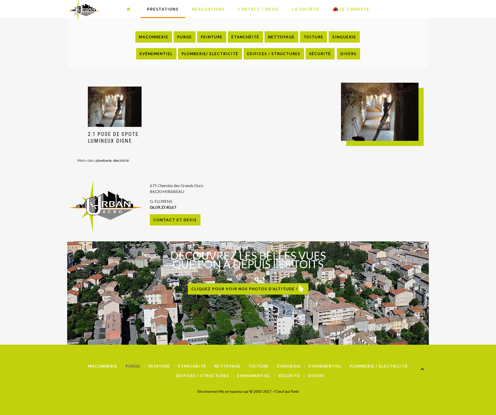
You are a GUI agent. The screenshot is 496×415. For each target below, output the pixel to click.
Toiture (313, 37)
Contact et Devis (175, 220)
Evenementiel (325, 366)
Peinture (212, 37)
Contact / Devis (258, 9)
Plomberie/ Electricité (210, 53)
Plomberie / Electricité (379, 366)
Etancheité (192, 366)
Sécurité (320, 53)
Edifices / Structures (273, 53)
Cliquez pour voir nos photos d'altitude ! (245, 289)
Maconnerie (103, 366)
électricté (121, 160)
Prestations (163, 9)
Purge (184, 37)
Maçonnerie (153, 37)
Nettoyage (281, 37)
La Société (305, 9)
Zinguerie (344, 37)
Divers (348, 53)
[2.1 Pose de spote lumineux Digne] (115, 107)
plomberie (104, 160)
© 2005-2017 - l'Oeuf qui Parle (274, 391)
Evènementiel (156, 53)
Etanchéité (245, 37)
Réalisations (208, 9)
